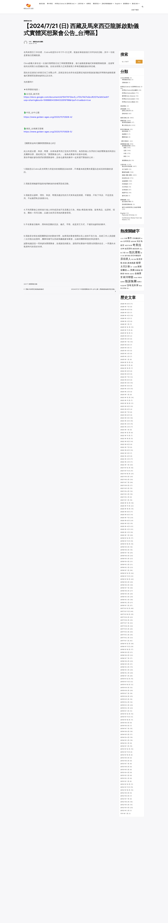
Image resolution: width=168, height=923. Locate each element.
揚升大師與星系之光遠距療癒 (131, 207)
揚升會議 (128, 255)
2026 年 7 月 (125, 306)
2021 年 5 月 (124, 488)
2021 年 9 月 (124, 476)
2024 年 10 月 (125, 368)
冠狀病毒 (133, 241)
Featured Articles (128, 215)
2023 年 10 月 (125, 403)
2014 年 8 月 (124, 725)
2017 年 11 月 (125, 611)
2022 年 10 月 (125, 438)
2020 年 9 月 (125, 511)
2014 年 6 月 (124, 731)
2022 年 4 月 (125, 456)
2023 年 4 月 (125, 421)
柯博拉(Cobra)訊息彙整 (130, 90)
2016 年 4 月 (124, 667)
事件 (129, 238)
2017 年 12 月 (125, 608)
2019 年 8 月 (124, 550)
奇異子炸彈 (128, 245)
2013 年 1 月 (124, 781)
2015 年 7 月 (124, 693)
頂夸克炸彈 (132, 285)
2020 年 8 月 (125, 514)
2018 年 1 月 (124, 605)
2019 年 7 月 (124, 553)
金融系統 (132, 273)
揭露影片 (125, 134)
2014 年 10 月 (125, 720)
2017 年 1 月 (124, 640)
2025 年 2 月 (125, 356)
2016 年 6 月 (124, 661)
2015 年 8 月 (124, 690)
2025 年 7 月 (125, 342)
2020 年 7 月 (125, 517)
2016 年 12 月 (125, 643)
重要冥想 (96, 3)
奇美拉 (137, 245)
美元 (128, 270)
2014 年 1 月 (124, 746)
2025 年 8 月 (125, 339)
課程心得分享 (126, 110)
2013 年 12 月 (125, 749)
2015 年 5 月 (124, 699)
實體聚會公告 (126, 160)
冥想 (138, 241)
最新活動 (42, 3)
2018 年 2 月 (124, 602)
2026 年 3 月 (125, 318)
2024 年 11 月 (125, 365)
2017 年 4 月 (124, 632)
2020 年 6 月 (125, 520)
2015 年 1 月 (124, 711)
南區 (125, 147)
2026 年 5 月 (125, 312)
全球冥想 (126, 241)
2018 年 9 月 (124, 582)
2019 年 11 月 (125, 541)
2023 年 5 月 (125, 418)
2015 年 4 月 (124, 702)
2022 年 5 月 (125, 453)
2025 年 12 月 (125, 327)
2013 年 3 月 (124, 775)
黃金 (140, 285)
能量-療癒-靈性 (127, 175)
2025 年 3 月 (125, 353)
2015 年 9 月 (124, 687)
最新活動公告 (124, 117)
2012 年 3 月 (124, 810)
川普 (124, 253)
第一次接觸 (134, 267)
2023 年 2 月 (125, 427)
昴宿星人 (125, 258)
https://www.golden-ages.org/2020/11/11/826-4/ (48, 117)
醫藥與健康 (125, 172)
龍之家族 (123, 288)
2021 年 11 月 (125, 471)
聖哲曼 (127, 273)
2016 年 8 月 (124, 655)
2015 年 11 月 (125, 681)
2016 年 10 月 (125, 649)
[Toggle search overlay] (142, 7)
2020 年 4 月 (125, 526)
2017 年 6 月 (124, 626)
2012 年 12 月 (125, 784)
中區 (125, 153)
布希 (127, 252)
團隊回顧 (125, 137)
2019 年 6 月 (124, 555)
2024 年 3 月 (125, 388)
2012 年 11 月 (125, 787)
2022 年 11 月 (125, 435)
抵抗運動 (134, 252)
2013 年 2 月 (124, 778)
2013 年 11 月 (125, 752)
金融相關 (125, 181)
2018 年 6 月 (124, 591)
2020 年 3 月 (125, 529)
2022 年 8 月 (125, 444)
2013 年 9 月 (124, 758)
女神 (122, 248)
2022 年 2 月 (125, 462)
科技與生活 (125, 178)
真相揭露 (131, 263)
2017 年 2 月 (124, 637)
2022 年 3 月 (125, 459)
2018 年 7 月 (124, 588)
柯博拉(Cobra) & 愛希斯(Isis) (65, 3)
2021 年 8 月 (124, 479)
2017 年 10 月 (125, 614)
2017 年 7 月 (124, 623)
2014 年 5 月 (124, 734)
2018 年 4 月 (124, 597)
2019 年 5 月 (124, 558)
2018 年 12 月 (125, 573)
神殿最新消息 (126, 79)
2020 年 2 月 (125, 532)
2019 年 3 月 (124, 564)
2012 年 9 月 (124, 793)
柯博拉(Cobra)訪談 (128, 99)
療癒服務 (123, 199)
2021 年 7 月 (124, 482)
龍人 (128, 288)
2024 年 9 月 (125, 371)
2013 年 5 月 (124, 769)
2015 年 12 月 (125, 679)
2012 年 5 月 (124, 804)
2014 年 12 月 (125, 714)
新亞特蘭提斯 (136, 255)
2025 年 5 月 (125, 347)
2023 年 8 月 (125, 409)
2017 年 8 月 (124, 620)
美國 (132, 270)
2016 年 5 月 (124, 664)
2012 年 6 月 (124, 802)
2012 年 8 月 (124, 796)
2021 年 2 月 (124, 497)
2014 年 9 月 (124, 722)
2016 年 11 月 (125, 646)
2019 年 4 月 (124, 561)
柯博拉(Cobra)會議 (128, 102)
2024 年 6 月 (125, 380)
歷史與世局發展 (127, 166)
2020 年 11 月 (125, 506)
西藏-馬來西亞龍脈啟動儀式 (35, 289)
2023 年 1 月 (124, 429)
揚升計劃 (125, 195)
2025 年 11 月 (125, 330)
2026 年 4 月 (125, 315)
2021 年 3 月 (124, 494)
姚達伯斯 (136, 249)
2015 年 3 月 (124, 705)
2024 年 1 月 (124, 394)
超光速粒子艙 (126, 201)
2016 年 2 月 (124, 673)
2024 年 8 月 (125, 374)
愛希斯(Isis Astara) (128, 96)
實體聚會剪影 (126, 146)
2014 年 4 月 (124, 737)
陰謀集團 (131, 281)
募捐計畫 (135, 3)
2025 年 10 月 (125, 333)
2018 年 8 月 (124, 585)
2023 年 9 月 (125, 406)
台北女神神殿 (124, 78)
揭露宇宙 (125, 192)
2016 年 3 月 (124, 670)
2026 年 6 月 (125, 309)
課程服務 (123, 109)
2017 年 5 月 (124, 629)
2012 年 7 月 (124, 799)
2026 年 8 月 (125, 304)
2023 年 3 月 (125, 424)
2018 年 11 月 (125, 576)
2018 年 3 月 (124, 599)
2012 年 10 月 (125, 790)
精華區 (89, 3)
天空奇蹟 (125, 187)
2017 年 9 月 (124, 617)
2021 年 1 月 (124, 500)
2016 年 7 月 (124, 658)
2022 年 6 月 (125, 450)
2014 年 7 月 (124, 728)
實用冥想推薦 (126, 122)
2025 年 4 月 (125, 350)
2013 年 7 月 (124, 763)
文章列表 (81, 3)
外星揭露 (125, 184)
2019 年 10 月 (125, 544)
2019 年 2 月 (124, 567)
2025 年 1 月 (124, 359)
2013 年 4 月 (124, 772)
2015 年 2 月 (124, 708)
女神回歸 (125, 190)
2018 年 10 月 (125, 579)
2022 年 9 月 (125, 441)
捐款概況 (123, 106)
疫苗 (125, 263)
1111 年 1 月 (124, 813)
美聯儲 (137, 270)
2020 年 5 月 (125, 523)
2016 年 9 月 (124, 652)
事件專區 (50, 3)
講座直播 (125, 131)
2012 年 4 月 (124, 807)
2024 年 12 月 (125, 362)
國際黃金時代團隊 (38, 41)
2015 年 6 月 (124, 696)
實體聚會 (126, 3)
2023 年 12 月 (125, 397)
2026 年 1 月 (124, 324)
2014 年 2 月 (124, 743)
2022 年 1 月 (124, 465)
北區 (125, 150)
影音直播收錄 (124, 129)
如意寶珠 (128, 249)
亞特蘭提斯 (136, 238)
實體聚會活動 (28, 21)
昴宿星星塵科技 (127, 204)
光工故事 (125, 169)
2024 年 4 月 (125, 386)
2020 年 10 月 (125, 509)
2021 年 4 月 (124, 491)
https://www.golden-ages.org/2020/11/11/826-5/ (48, 132)
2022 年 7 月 (125, 447)
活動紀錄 (125, 82)
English (123, 213)
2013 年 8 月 (124, 761)
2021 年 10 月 (125, 473)
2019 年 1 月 (124, 570)
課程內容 (125, 113)
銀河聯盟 (128, 277)
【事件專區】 (124, 141)
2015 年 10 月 (125, 684)
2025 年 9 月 (125, 336)
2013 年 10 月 (125, 755)
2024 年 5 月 (125, 383)
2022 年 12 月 (125, 432)
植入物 (133, 259)
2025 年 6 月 (125, 345)
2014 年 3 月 (124, 740)
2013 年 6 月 (124, 766)
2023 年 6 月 (125, 415)
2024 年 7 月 (125, 377)
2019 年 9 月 (124, 547)
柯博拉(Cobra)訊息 (128, 93)
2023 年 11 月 (125, 400)
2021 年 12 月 (125, 468)
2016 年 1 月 (124, 676)
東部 (125, 156)
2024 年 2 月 (125, 391)
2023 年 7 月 (125, 412)
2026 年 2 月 (125, 321)
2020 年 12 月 (125, 503)
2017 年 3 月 (124, 635)
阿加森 (135, 277)
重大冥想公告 (126, 125)
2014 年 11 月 (125, 717)
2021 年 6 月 (124, 485)
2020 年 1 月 (124, 535)
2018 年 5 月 (124, 594)
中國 (125, 238)
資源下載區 (135, 10)
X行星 (122, 238)
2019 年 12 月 (125, 538)
